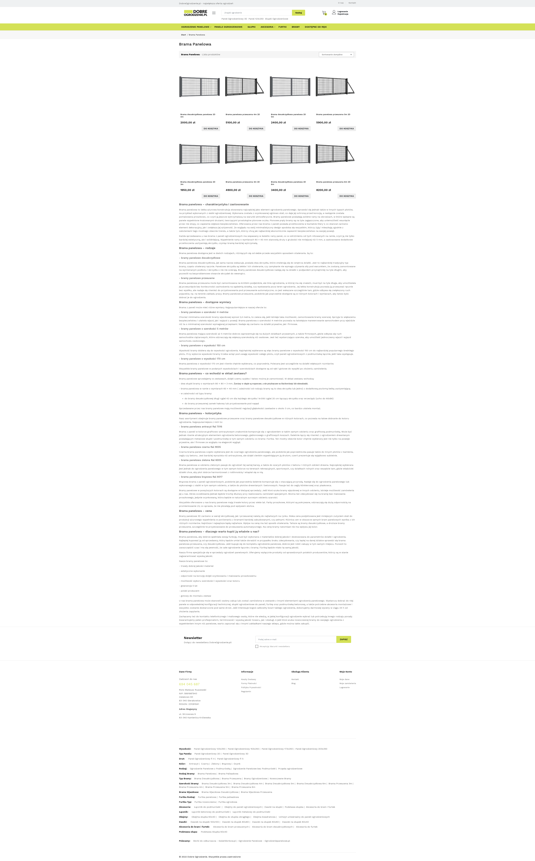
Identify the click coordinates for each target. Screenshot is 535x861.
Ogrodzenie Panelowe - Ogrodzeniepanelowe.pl (264, 841)
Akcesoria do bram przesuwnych (231, 826)
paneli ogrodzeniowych (230, 236)
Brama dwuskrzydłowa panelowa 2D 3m (197, 183)
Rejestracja (343, 14)
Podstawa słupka (294, 807)
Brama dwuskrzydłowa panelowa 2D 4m (197, 115)
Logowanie (343, 11)
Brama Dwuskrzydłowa (206, 778)
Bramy (296, 27)
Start (183, 35)
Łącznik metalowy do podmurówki (251, 812)
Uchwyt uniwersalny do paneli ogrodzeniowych (304, 817)
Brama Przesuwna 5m (217, 787)
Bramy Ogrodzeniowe (255, 778)
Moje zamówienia (348, 683)
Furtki (283, 27)
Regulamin (246, 691)
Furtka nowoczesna (205, 802)
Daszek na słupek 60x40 (295, 822)
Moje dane (344, 679)
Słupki (252, 27)
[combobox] (336, 54)
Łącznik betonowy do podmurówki (210, 812)
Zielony (215, 763)
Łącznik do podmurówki (207, 807)
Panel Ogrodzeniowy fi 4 (201, 758)
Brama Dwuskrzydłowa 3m (216, 783)
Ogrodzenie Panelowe (195, 27)
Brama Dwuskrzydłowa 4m (247, 783)
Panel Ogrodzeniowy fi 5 (230, 758)
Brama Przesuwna (231, 778)
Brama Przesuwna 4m (191, 787)
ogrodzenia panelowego (283, 209)
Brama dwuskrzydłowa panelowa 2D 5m (288, 115)
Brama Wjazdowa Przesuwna (256, 792)
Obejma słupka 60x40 (203, 817)
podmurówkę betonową (292, 604)
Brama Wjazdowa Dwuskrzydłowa (220, 792)
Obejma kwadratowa (264, 817)
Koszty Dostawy (248, 679)
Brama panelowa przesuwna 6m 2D (333, 182)
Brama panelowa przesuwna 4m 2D (243, 114)
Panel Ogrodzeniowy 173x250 (277, 748)
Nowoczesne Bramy (280, 778)
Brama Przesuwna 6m (243, 787)
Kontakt (352, 3)
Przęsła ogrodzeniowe (290, 768)
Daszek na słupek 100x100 (205, 822)
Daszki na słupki (273, 807)
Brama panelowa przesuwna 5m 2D (333, 114)
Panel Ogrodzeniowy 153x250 (243, 748)
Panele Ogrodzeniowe (228, 27)
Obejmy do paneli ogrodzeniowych (243, 807)
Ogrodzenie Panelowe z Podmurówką (210, 768)
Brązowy (226, 763)
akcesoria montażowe (339, 604)
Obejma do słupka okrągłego (234, 817)
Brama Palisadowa (228, 773)
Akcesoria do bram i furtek (320, 807)
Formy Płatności (249, 683)
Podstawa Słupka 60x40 (214, 831)
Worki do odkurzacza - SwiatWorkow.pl (214, 841)
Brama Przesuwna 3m (340, 783)
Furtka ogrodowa (227, 802)
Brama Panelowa (207, 773)
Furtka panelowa (207, 797)
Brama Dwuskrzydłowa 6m (311, 783)
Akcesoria (267, 27)
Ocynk (237, 763)
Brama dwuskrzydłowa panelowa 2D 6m (288, 183)
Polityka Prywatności (251, 687)
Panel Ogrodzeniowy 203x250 (311, 748)
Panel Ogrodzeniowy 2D (207, 753)
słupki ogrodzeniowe (243, 604)
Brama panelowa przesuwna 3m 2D (243, 182)
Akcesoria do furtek (307, 826)
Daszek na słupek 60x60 (265, 822)
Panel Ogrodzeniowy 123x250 (209, 748)
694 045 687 (189, 684)
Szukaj (298, 13)
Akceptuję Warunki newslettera (275, 646)
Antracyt (194, 763)
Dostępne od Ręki (316, 27)
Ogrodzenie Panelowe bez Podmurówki (254, 768)
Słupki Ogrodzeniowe (276, 18)
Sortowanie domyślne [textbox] (332, 54)
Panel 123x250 (256, 18)
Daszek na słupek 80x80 (235, 822)
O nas (341, 3)
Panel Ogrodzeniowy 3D (234, 18)
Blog (293, 683)
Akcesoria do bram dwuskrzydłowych (272, 826)
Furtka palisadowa (229, 797)
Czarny (205, 763)
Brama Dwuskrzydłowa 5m (279, 783)
